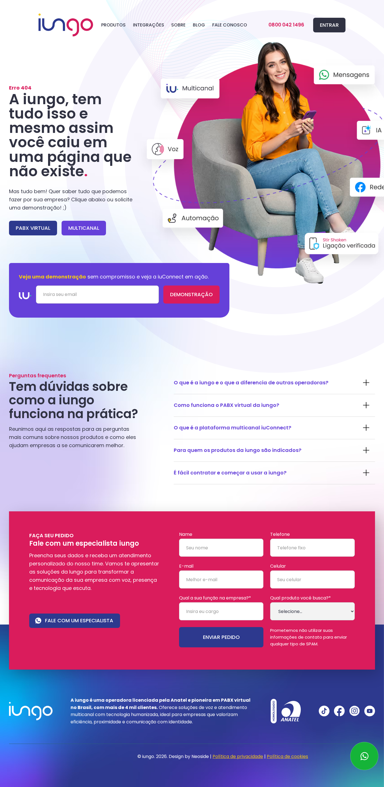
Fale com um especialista (79, 620)
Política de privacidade (238, 756)
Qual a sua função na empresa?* (215, 598)
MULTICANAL (83, 227)
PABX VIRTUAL (33, 227)
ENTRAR (329, 24)
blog (199, 25)
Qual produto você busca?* (300, 598)
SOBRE (178, 25)
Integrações (148, 25)
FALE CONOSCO (229, 25)
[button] (113, 25)
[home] (66, 25)
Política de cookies (287, 756)
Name (185, 534)
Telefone (280, 534)
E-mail (186, 566)
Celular (278, 566)
